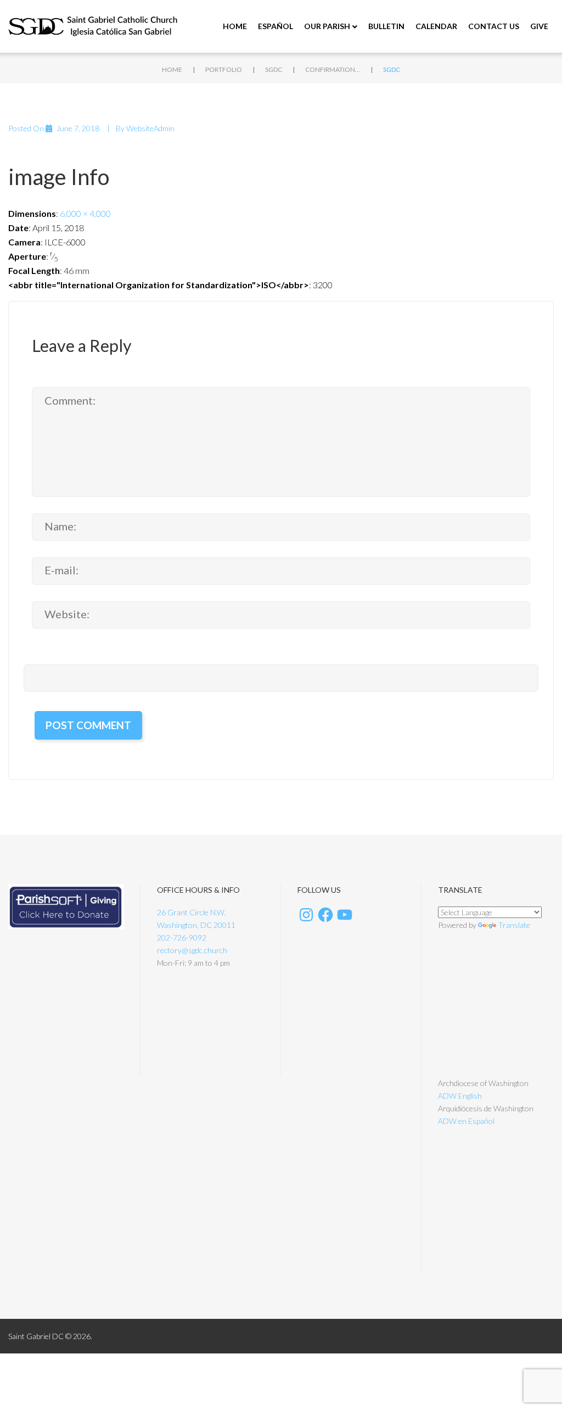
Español (275, 26)
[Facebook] (325, 915)
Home (235, 26)
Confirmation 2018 (332, 69)
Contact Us (493, 26)
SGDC (273, 69)
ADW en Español (466, 1121)
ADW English (460, 1095)
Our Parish (327, 26)
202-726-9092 (181, 937)
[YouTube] (344, 915)
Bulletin (386, 26)
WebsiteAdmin (150, 128)
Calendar (436, 26)
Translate (514, 925)
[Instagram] (306, 915)
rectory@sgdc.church (192, 950)
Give (539, 26)
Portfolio (223, 69)
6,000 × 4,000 (85, 213)
